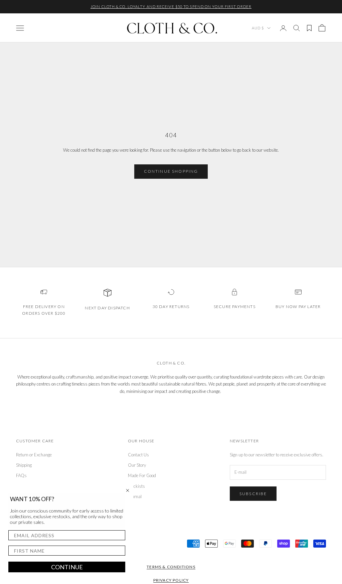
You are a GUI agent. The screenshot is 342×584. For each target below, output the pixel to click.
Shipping (24, 465)
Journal (135, 496)
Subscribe (253, 493)
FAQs (21, 475)
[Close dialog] (127, 490)
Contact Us (138, 454)
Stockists (136, 486)
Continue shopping (171, 171)
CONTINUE (67, 567)
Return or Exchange (34, 454)
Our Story (137, 465)
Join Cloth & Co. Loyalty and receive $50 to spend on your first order (171, 6)
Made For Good (142, 475)
